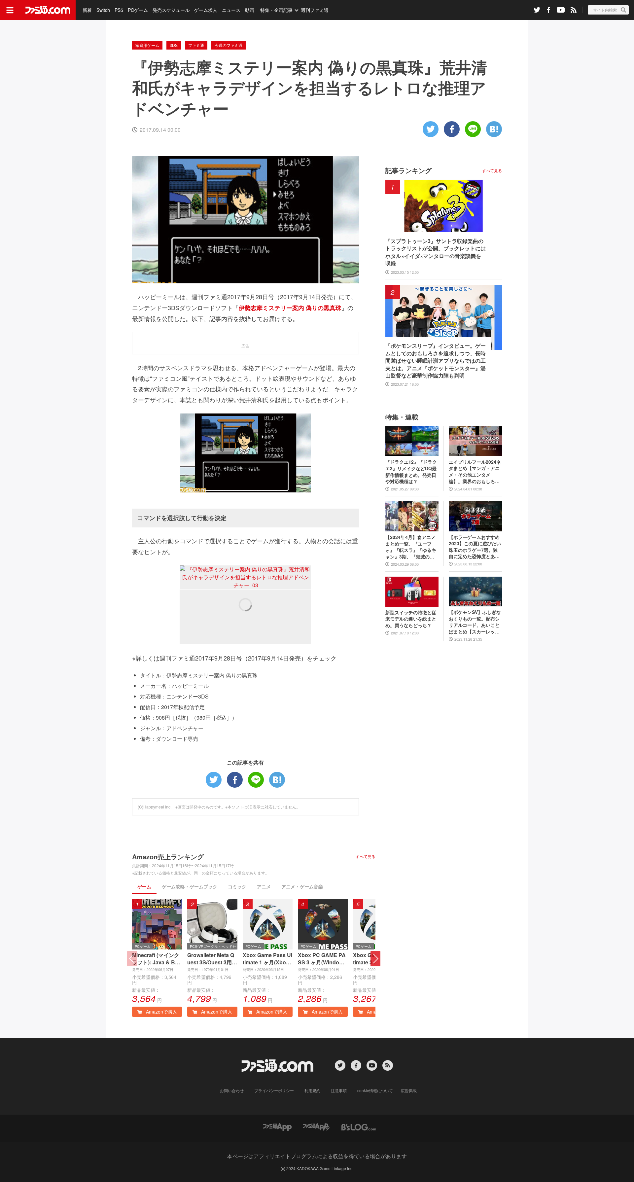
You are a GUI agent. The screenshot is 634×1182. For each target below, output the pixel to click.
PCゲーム (138, 10)
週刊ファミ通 (315, 10)
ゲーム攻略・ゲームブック (189, 886)
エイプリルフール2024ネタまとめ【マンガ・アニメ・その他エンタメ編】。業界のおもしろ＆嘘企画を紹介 (475, 471)
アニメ (264, 886)
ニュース (231, 10)
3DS (174, 45)
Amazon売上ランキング (168, 856)
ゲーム (144, 886)
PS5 (119, 10)
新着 (87, 10)
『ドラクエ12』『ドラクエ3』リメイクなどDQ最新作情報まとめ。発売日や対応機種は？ (411, 471)
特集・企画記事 (276, 10)
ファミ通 (196, 45)
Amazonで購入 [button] (161, 1011)
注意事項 (339, 1090)
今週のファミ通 (228, 45)
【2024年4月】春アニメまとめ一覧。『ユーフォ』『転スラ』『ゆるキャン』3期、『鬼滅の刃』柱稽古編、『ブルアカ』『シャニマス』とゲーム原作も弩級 (410, 547)
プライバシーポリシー (274, 1090)
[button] (375, 958)
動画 (249, 10)
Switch (103, 10)
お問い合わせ (232, 1090)
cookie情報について (375, 1090)
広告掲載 (409, 1090)
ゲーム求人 (205, 10)
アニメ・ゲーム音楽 (302, 886)
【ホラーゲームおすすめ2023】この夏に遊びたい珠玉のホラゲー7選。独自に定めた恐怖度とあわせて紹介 (475, 547)
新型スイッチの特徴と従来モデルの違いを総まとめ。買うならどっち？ (410, 618)
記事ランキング (408, 170)
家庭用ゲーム (147, 45)
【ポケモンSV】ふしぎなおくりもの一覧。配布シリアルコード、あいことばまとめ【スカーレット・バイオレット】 (475, 622)
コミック (237, 886)
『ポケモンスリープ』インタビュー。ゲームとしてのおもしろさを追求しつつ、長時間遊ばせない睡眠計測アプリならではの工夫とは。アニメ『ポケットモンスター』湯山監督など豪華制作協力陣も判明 (435, 360)
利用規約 (312, 1090)
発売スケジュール (171, 10)
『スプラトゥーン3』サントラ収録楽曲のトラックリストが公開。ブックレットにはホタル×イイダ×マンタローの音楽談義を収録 (435, 252)
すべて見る (365, 856)
